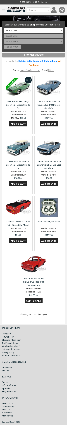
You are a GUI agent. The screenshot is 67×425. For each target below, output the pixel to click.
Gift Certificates (9, 385)
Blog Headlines (9, 391)
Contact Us (42, 2)
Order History (8, 406)
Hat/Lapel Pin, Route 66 (49, 221)
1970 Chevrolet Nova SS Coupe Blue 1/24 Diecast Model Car (48, 105)
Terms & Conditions (11, 355)
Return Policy (8, 337)
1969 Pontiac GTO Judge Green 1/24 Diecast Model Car (18, 105)
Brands (5, 382)
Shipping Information (11, 340)
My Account (7, 403)
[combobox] (33, 30)
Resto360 (6, 334)
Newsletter (7, 412)
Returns (5, 370)
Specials (6, 388)
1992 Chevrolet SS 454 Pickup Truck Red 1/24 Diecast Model (33, 282)
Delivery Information (11, 349)
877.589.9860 (27, 2)
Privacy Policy (8, 352)
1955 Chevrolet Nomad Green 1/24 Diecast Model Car (18, 165)
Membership (7, 416)
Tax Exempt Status (10, 343)
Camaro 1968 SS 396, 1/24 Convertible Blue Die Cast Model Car (49, 165)
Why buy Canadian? (11, 346)
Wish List (6, 409)
